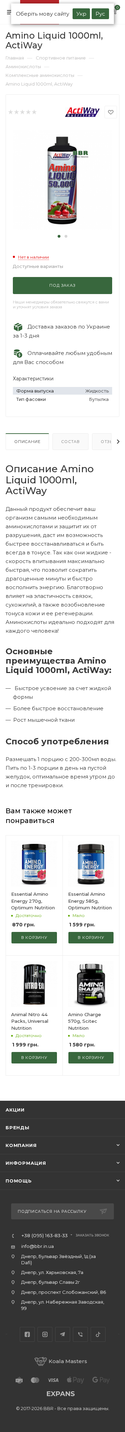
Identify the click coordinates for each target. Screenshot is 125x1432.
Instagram (45, 1334)
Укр (81, 13)
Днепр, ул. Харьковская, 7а (52, 1272)
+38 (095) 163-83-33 (44, 1235)
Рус (100, 13)
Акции (15, 1110)
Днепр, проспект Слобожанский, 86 (63, 1292)
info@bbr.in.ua (37, 1246)
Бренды (18, 1127)
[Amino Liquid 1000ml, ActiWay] (62, 179)
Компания (21, 1145)
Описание (27, 441)
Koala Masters (68, 1361)
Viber (80, 1334)
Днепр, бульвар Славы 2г (50, 1282)
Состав (70, 441)
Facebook (27, 1334)
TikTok (98, 1334)
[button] (59, 236)
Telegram (62, 1334)
